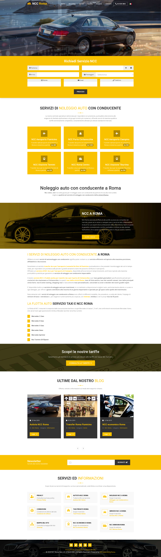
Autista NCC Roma (39, 424)
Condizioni (80, 550)
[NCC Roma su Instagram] (89, 545)
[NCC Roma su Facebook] (71, 545)
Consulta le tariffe (79, 363)
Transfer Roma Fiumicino (79, 424)
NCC (39, 3)
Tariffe (90, 4)
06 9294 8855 (121, 4)
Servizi (81, 4)
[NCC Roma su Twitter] (76, 545)
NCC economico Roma (113, 424)
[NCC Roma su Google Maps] (85, 545)
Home (63, 4)
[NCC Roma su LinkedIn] (80, 545)
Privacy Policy (70, 550)
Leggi (33, 434)
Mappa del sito (90, 550)
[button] (131, 4)
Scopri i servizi (90, 237)
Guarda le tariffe (72, 43)
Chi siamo (72, 4)
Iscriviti (122, 462)
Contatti (108, 4)
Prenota (99, 4)
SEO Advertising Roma (107, 552)
